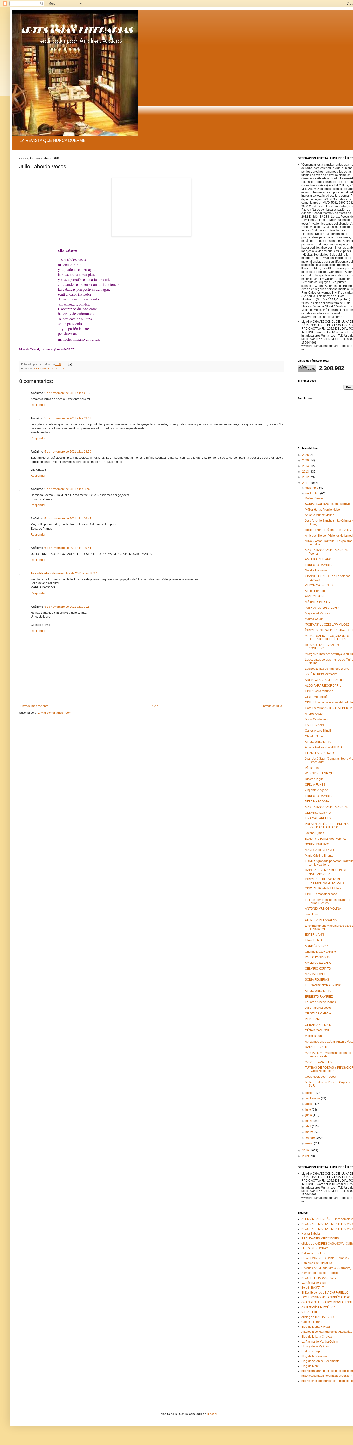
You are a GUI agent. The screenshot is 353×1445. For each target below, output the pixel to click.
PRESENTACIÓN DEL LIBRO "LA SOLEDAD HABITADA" (326, 825)
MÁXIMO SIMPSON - (318, 602)
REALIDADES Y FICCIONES (320, 1238)
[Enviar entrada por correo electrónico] (70, 364)
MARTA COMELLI (316, 974)
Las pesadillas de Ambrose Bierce (327, 668)
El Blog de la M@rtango (316, 1346)
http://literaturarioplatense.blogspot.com (327, 1371)
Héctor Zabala (310, 1233)
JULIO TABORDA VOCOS (48, 368)
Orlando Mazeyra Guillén (321, 951)
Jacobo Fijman (314, 833)
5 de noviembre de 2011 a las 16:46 (67, 489)
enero (309, 1143)
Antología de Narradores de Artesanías (326, 1331)
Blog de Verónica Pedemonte (320, 1361)
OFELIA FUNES (315, 784)
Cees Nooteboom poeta (320, 1076)
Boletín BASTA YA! (313, 1287)
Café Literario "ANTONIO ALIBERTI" (328, 708)
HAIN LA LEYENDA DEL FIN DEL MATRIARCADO (326, 872)
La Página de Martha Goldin (319, 1341)
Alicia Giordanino (316, 719)
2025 (306, 455)
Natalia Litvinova (316, 570)
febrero (310, 1137)
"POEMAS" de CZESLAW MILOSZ (327, 624)
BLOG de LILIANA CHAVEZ (319, 1278)
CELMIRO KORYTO (318, 812)
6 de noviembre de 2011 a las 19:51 (67, 548)
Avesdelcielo (40, 573)
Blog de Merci (310, 1366)
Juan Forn (311, 914)
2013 (306, 471)
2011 (306, 483)
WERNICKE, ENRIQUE (320, 773)
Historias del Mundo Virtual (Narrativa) (326, 1268)
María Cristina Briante (319, 855)
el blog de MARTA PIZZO (317, 1317)
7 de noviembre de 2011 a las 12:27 (73, 573)
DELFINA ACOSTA (317, 801)
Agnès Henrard (315, 591)
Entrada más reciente (34, 706)
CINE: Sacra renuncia (319, 691)
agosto (310, 1104)
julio (308, 1109)
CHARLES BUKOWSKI (320, 753)
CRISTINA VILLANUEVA (321, 920)
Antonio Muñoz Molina (319, 515)
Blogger (212, 1414)
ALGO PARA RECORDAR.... (323, 685)
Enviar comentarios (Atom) (55, 712)
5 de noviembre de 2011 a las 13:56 (67, 451)
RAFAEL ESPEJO (316, 1047)
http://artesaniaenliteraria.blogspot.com (326, 1375)
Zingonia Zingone (316, 790)
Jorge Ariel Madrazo (318, 613)
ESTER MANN (314, 725)
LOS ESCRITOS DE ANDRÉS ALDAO (325, 1297)
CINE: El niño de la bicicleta (323, 888)
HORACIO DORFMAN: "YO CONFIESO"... (322, 646)
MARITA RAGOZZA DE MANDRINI (327, 807)
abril (308, 1126)
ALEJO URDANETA (318, 742)
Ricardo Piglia (314, 779)
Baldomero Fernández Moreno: (325, 838)
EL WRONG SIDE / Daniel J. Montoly (325, 1258)
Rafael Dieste (314, 498)
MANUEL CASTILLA (318, 1061)
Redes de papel (311, 1351)
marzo (309, 1132)
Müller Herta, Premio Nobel (323, 509)
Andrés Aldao (314, 713)
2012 (306, 477)
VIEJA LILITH (309, 1312)
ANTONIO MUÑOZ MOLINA (323, 908)
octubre (310, 1093)
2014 (306, 466)
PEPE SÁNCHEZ (316, 1019)
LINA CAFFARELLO (318, 818)
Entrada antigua (271, 706)
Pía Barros (312, 767)
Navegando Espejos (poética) (320, 1273)
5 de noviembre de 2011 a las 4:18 (67, 393)
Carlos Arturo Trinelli (318, 730)
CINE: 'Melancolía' (317, 697)
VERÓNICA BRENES (319, 585)
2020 (306, 460)
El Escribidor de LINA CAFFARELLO (324, 1292)
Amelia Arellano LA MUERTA (323, 747)
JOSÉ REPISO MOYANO (321, 674)
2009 (306, 1156)
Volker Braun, (314, 1036)
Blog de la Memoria (314, 1356)
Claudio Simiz (314, 736)
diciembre (312, 487)
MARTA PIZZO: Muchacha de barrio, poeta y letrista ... (328, 1054)
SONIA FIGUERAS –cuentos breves (328, 504)
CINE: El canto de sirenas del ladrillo (329, 702)
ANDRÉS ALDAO (316, 946)
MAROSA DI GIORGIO (319, 850)
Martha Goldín (314, 619)
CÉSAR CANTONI (317, 1030)
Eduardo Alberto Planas (320, 1002)
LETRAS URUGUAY (314, 1248)
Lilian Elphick (314, 940)
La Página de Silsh (313, 1282)
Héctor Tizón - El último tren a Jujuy (328, 530)
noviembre (312, 493)
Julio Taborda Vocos (318, 1007)
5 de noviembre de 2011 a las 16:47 (67, 518)
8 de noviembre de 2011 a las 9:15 (67, 606)
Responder (38, 405)
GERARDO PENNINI (318, 1024)
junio (309, 1115)
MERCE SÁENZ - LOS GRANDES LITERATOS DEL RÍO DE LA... (327, 637)
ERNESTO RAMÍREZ (319, 565)
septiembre (313, 1098)
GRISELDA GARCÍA (318, 1013)
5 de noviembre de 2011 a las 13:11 (67, 418)
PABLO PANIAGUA (317, 957)
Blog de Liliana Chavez (316, 1336)
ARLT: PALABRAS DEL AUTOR (325, 680)
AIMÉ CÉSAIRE (315, 596)
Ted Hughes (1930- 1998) (322, 607)
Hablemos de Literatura (316, 1263)
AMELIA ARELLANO (318, 559)
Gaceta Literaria (311, 1322)
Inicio (154, 706)
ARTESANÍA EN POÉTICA (318, 1307)
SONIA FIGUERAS (317, 844)
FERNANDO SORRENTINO (323, 985)
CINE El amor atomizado (321, 894)
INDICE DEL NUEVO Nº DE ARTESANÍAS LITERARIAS (324, 881)
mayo (309, 1121)
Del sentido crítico (313, 1253)
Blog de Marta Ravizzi (315, 1326)
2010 (306, 1150)
